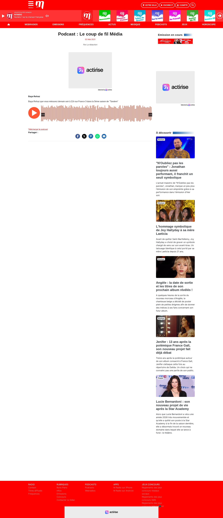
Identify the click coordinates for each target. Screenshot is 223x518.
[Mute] (47, 16)
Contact (32, 487)
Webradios (31, 24)
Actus (112, 24)
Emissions (58, 24)
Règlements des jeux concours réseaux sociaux (152, 490)
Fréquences (86, 24)
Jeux (184, 24)
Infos (59, 490)
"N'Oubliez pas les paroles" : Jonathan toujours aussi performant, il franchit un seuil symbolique (174, 170)
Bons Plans (62, 487)
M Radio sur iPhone (122, 487)
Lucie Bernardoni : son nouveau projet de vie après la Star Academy (173, 405)
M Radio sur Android (123, 490)
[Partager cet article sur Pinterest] (90, 137)
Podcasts (161, 24)
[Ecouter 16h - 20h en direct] (175, 41)
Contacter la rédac (66, 500)
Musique (135, 24)
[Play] (3, 16)
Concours (61, 497)
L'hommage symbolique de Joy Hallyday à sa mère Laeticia (175, 230)
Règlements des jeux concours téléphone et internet (153, 506)
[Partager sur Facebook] (77, 137)
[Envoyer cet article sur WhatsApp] (97, 137)
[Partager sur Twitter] (84, 137)
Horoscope (209, 24)
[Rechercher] (192, 5)
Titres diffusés (35, 490)
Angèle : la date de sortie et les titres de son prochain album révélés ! (174, 286)
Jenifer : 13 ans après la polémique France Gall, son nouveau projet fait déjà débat (173, 347)
